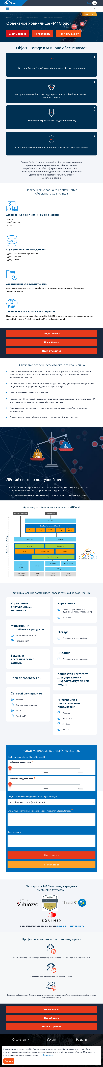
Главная (9, 18)
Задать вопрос (17, 33)
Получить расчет (69, 33)
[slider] (10, 768)
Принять (9, 1061)
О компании (20, 1039)
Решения (82, 1039)
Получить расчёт (51, 864)
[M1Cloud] (10, 3)
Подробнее (47, 1055)
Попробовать (42, 33)
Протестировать (51, 855)
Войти (89, 3)
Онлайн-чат (89, 14)
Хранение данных (33, 18)
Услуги (19, 18)
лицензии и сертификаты (70, 925)
